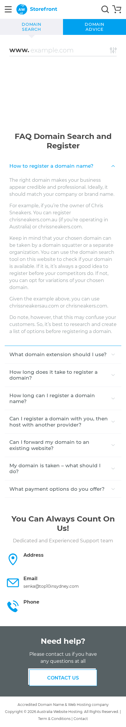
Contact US (63, 678)
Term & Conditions (54, 718)
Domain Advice (95, 27)
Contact (81, 718)
